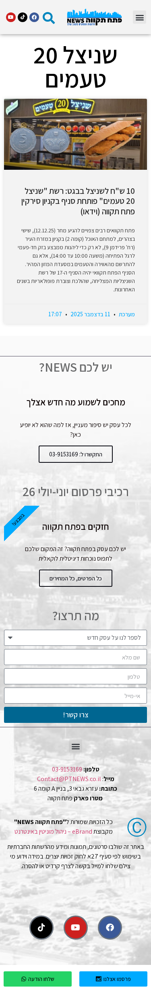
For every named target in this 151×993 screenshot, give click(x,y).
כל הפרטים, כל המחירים (76, 578)
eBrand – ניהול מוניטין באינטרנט (53, 831)
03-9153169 (67, 769)
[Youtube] (11, 17)
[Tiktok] (22, 17)
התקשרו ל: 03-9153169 (75, 454)
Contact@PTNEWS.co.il (69, 779)
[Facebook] (34, 17)
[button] (139, 17)
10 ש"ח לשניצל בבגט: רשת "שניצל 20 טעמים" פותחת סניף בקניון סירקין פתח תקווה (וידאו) (78, 200)
